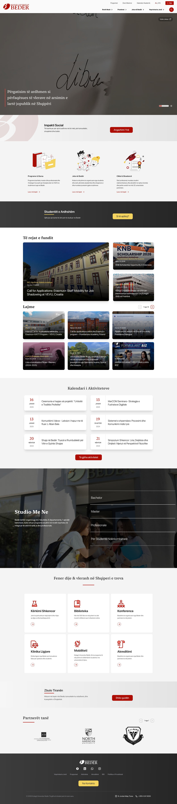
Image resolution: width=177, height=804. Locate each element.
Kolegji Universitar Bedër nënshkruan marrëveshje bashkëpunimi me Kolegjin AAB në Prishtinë (132, 293)
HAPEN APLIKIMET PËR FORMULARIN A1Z (132, 363)
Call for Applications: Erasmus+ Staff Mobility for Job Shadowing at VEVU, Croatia (60, 292)
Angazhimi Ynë (121, 129)
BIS (103, 774)
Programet (114, 3)
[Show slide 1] (171, 106)
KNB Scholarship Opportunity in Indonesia (134, 265)
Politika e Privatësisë (115, 774)
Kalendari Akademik (143, 3)
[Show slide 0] (164, 106)
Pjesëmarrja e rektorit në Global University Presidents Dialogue (132, 333)
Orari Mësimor (127, 3)
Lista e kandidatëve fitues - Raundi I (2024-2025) (40, 363)
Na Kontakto (88, 783)
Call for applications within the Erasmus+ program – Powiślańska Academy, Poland (87, 333)
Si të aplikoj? (122, 216)
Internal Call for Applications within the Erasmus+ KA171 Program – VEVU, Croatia (43, 333)
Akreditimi (95, 774)
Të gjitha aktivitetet (88, 457)
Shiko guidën (122, 697)
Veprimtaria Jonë (60, 774)
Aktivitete (84, 774)
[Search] (171, 9)
